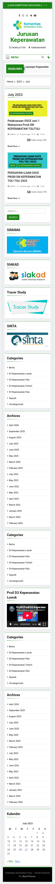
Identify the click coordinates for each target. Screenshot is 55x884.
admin (13, 134)
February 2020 (16, 523)
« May (10, 861)
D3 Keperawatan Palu (19, 379)
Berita (13, 165)
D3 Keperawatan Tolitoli (21, 113)
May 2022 (13, 492)
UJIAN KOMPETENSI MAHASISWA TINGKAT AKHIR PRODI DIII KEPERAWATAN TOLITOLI (25, 5)
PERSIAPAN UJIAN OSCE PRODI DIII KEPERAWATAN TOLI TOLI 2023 (24, 176)
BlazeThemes (28, 876)
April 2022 (14, 498)
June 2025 (14, 449)
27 (26, 849)
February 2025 (16, 468)
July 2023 (13, 474)
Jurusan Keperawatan (27, 36)
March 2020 (14, 517)
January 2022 (15, 511)
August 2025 (15, 437)
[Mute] (39, 624)
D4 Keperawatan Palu (19, 392)
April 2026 (14, 425)
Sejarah (12, 398)
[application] (27, 615)
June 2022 (14, 486)
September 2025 (17, 431)
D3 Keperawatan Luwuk (20, 373)
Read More (13, 146)
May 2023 (13, 480)
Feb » (18, 861)
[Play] (10, 624)
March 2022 (14, 505)
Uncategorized (16, 404)
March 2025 (14, 462)
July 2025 (13, 443)
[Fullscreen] (44, 624)
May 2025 (13, 456)
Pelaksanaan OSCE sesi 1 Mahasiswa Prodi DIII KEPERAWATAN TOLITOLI (24, 124)
